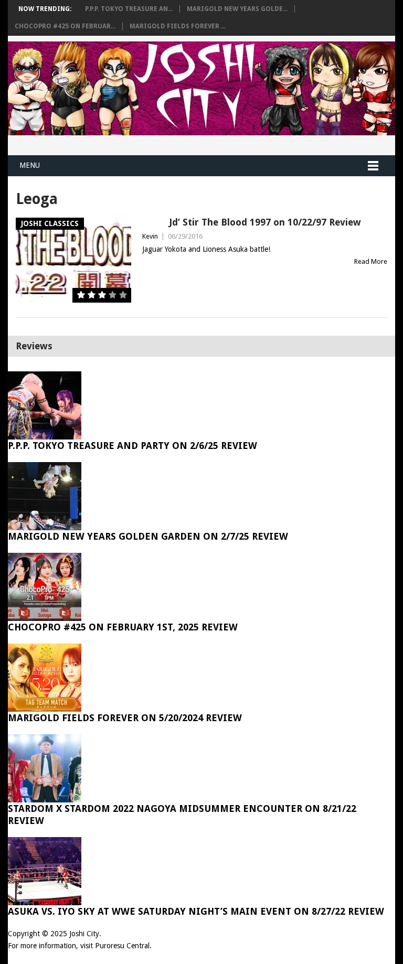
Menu (29, 165)
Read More (370, 261)
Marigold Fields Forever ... (178, 26)
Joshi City (84, 933)
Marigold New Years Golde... (237, 9)
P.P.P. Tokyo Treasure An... (129, 9)
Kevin (150, 236)
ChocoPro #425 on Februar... (65, 26)
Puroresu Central (122, 945)
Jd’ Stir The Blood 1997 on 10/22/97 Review (265, 222)
